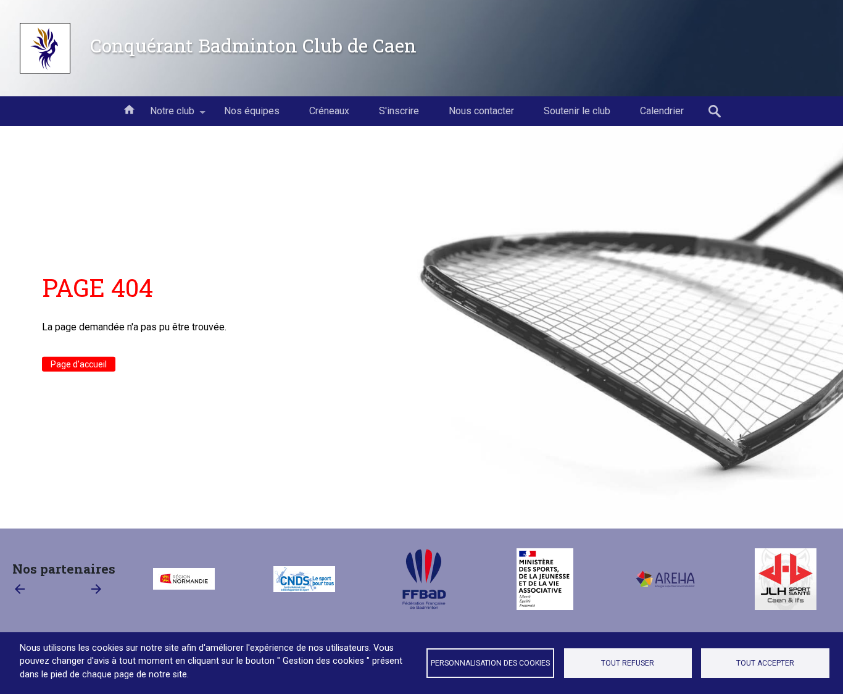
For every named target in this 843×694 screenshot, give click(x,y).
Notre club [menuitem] (164, 115)
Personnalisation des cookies (490, 663)
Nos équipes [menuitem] (252, 111)
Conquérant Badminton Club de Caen (253, 45)
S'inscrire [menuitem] (399, 111)
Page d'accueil (79, 364)
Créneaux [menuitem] (329, 111)
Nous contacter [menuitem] (481, 111)
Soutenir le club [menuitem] (577, 111)
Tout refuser (627, 663)
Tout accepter (765, 663)
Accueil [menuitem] (129, 108)
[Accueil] (45, 48)
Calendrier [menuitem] (662, 111)
